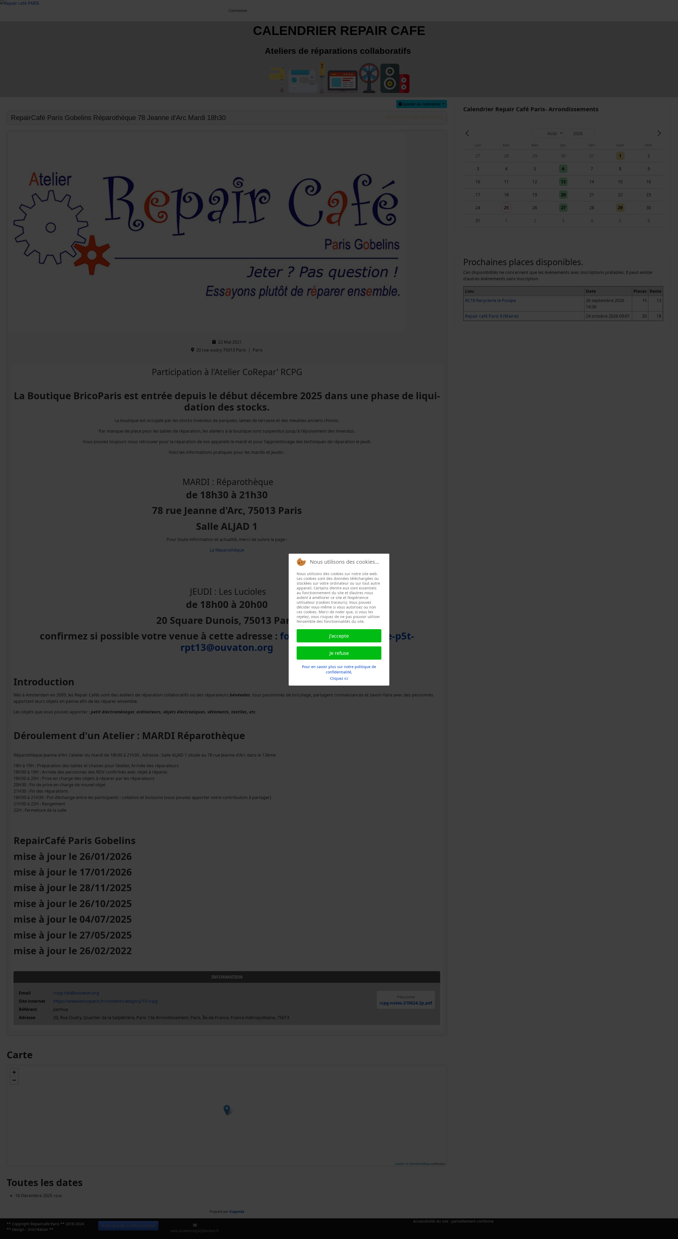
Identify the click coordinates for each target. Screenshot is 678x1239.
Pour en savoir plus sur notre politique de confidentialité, (339, 669)
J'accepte (339, 636)
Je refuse (339, 653)
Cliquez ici (339, 678)
